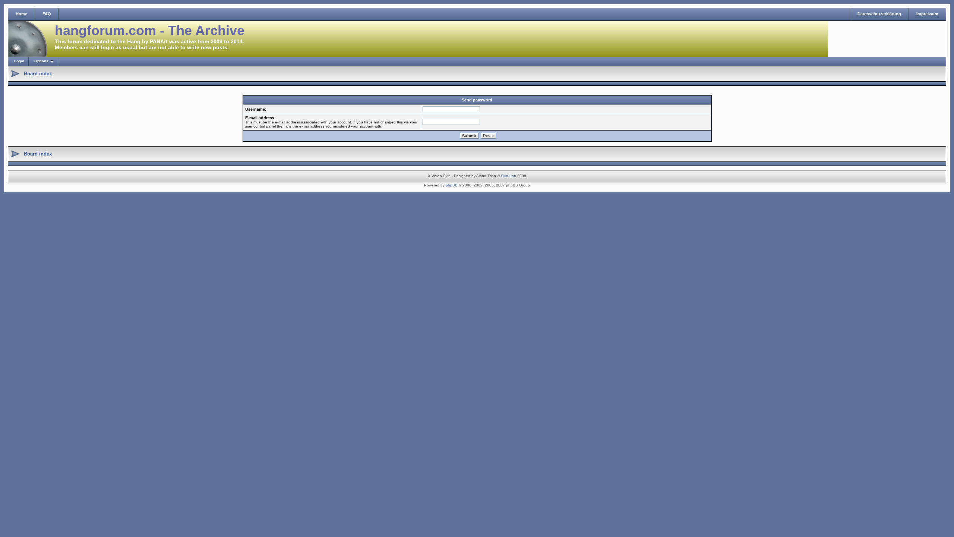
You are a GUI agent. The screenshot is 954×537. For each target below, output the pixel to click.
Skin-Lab (508, 176)
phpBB (452, 185)
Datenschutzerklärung (879, 14)
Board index (38, 73)
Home (21, 14)
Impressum (927, 14)
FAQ (46, 14)
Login (19, 61)
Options (41, 61)
